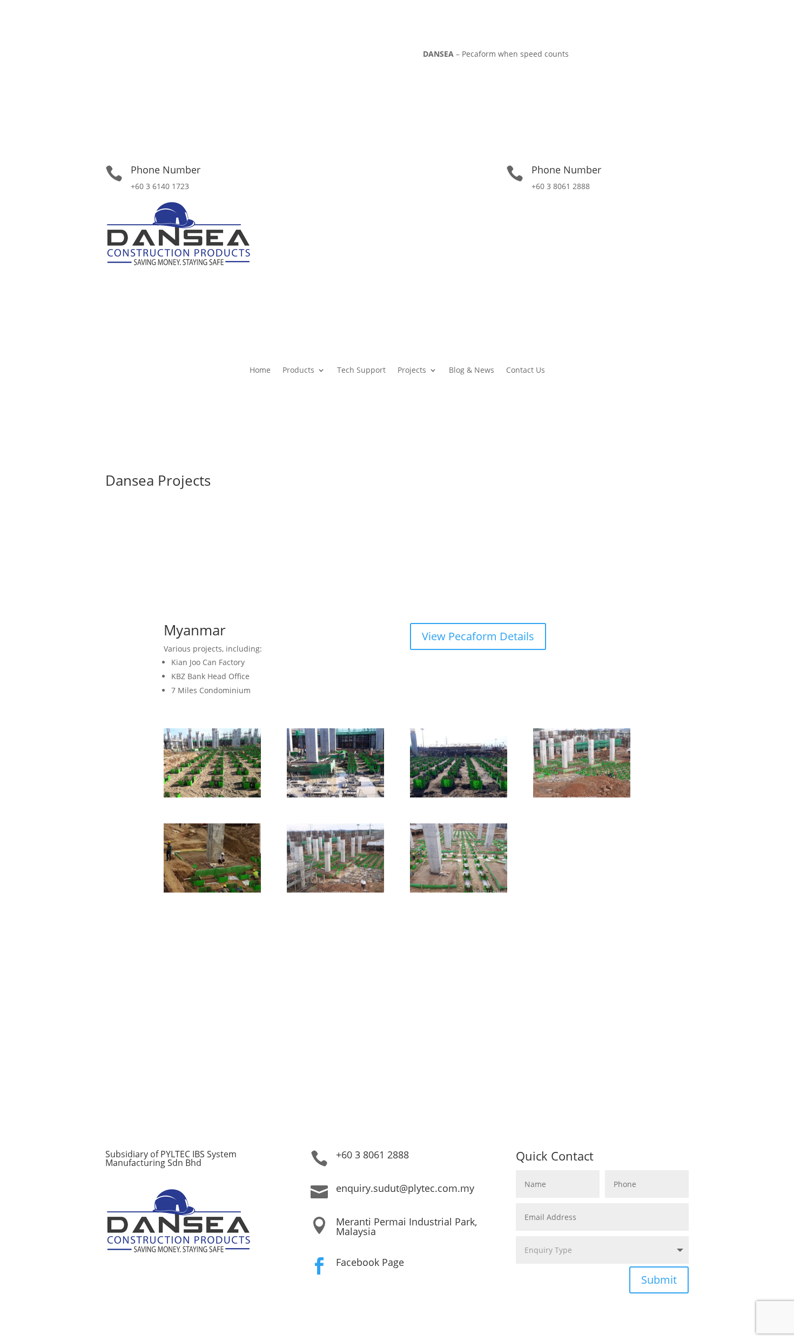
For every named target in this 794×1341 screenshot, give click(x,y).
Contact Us (525, 370)
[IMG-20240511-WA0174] (335, 794)
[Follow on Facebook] (145, 56)
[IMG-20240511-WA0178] (212, 889)
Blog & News (471, 370)
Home (260, 370)
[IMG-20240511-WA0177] (335, 889)
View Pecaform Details (478, 636)
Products (298, 370)
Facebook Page (370, 1262)
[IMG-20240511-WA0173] (212, 794)
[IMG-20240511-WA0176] (581, 794)
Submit (659, 1279)
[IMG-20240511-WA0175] (458, 794)
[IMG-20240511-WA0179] (458, 889)
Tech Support (361, 370)
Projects (412, 370)
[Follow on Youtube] (167, 56)
